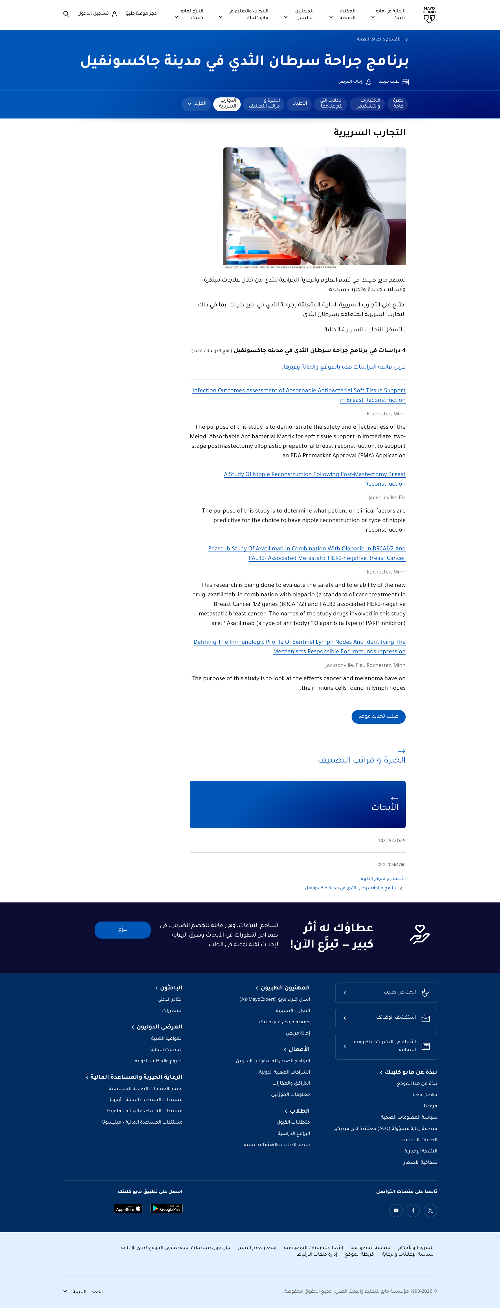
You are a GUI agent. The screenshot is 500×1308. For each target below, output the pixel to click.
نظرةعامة (398, 103)
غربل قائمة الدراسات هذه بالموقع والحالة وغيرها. (344, 368)
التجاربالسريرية (227, 103)
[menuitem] (397, 104)
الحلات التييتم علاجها (331, 103)
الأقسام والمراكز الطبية (379, 40)
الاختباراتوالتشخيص (367, 103)
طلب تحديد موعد (379, 717)
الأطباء (300, 103)
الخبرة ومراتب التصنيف (264, 103)
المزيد (200, 103)
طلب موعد (389, 82)
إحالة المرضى (350, 82)
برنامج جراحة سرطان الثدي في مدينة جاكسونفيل (244, 63)
